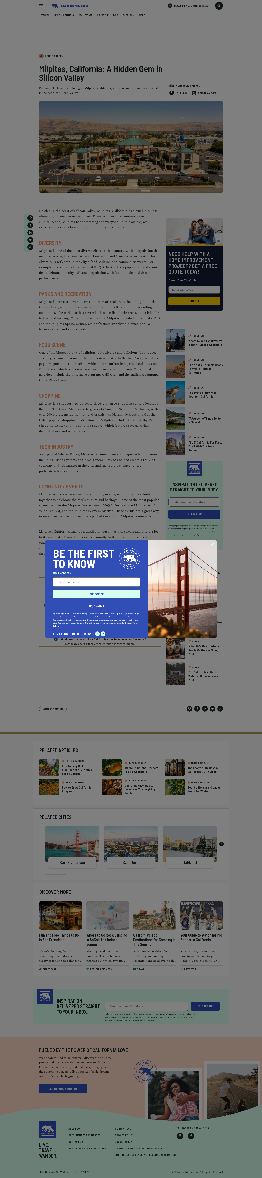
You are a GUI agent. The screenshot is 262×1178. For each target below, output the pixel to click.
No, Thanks (96, 606)
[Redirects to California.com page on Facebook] (103, 633)
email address (62, 573)
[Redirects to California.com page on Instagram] (97, 633)
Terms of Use (82, 623)
